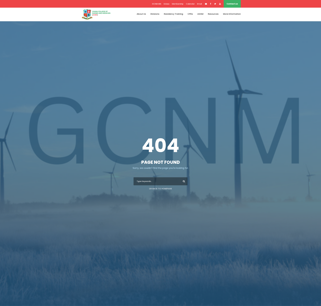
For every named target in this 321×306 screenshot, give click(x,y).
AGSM (200, 14)
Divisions (154, 14)
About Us (141, 14)
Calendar (190, 4)
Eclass (166, 4)
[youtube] (220, 4)
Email (199, 4)
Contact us (232, 4)
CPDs (190, 14)
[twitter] (215, 4)
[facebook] (210, 4)
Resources (213, 14)
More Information (232, 14)
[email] (206, 4)
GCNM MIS (156, 4)
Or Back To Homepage (160, 188)
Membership (177, 4)
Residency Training (173, 14)
